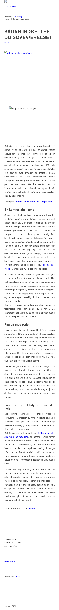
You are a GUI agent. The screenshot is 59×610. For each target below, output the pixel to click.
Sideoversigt (9, 561)
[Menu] (50, 6)
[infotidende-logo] (24, 6)
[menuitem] (43, 6)
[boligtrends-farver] (29, 76)
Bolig (7, 42)
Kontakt (17, 576)
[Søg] (43, 6)
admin (32, 508)
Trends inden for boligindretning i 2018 (33, 201)
